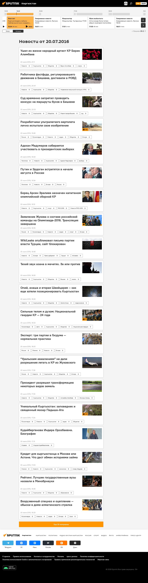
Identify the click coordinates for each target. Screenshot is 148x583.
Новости (24, 66)
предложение (79, 303)
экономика (62, 469)
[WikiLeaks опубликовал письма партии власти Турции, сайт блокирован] (92, 244)
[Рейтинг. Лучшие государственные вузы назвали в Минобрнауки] (92, 481)
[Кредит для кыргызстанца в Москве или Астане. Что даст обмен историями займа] (92, 457)
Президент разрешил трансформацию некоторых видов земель (47, 384)
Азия (71, 516)
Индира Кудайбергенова (41, 445)
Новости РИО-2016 (77, 208)
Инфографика (122, 535)
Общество (51, 66)
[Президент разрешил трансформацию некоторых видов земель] (92, 386)
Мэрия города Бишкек (68, 113)
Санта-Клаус (65, 303)
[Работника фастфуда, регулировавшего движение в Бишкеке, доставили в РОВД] (92, 78)
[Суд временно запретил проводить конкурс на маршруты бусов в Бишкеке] (92, 101)
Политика (25, 161)
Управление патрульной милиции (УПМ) (73, 89)
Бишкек (63, 279)
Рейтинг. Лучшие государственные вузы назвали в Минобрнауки (48, 479)
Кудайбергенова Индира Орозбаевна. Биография (46, 431)
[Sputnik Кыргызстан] (11, 5)
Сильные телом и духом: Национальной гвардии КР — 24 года (48, 313)
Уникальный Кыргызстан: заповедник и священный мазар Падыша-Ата (47, 408)
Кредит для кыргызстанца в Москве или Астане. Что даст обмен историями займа (49, 455)
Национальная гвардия (80, 327)
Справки (24, 445)
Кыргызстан (37, 66)
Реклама (60, 556)
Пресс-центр (136, 535)
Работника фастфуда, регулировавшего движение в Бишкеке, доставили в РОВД (48, 76)
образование (65, 493)
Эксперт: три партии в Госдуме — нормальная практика (43, 337)
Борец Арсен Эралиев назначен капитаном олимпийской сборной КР (50, 194)
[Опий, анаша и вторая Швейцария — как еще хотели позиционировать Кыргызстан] (92, 291)
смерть (80, 66)
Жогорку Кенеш (85, 398)
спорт (49, 208)
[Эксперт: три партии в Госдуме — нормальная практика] (92, 338)
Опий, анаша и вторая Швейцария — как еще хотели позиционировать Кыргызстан (49, 289)
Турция (63, 255)
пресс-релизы (72, 556)
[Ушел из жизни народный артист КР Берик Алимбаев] (92, 54)
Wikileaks (75, 255)
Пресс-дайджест (49, 255)
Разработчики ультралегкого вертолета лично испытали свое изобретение (47, 123)
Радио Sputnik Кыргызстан (71, 535)
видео (61, 137)
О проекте (6, 556)
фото (38, 327)
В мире (85, 137)
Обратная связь (103, 560)
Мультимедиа (36, 137)
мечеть (74, 279)
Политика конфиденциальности (92, 556)
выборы (81, 161)
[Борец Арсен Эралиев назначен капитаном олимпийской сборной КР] (92, 196)
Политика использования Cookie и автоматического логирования (27, 560)
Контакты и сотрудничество (44, 556)
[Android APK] (9, 568)
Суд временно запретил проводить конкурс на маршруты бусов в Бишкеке (47, 100)
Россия (24, 137)
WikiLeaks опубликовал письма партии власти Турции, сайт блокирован (47, 242)
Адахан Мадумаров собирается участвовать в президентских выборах (47, 147)
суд (82, 113)
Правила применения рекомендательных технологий (74, 560)
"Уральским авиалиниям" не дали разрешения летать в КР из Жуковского (47, 360)
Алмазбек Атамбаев (67, 398)
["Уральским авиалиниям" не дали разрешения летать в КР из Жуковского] (92, 362)
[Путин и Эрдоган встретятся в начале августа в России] (92, 172)
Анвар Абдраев (77, 469)
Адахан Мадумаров (66, 161)
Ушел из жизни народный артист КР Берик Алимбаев (50, 52)
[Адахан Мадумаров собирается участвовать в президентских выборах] (92, 149)
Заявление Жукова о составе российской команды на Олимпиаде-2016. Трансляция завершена (49, 220)
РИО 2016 (61, 208)
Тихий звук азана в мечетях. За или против (50, 264)
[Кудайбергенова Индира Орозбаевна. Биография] (92, 433)
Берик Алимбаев (66, 66)
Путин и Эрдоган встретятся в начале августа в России (46, 171)
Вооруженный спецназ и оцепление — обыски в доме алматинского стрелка (46, 503)
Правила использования (22, 556)
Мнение (34, 350)
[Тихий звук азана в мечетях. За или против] (92, 267)
